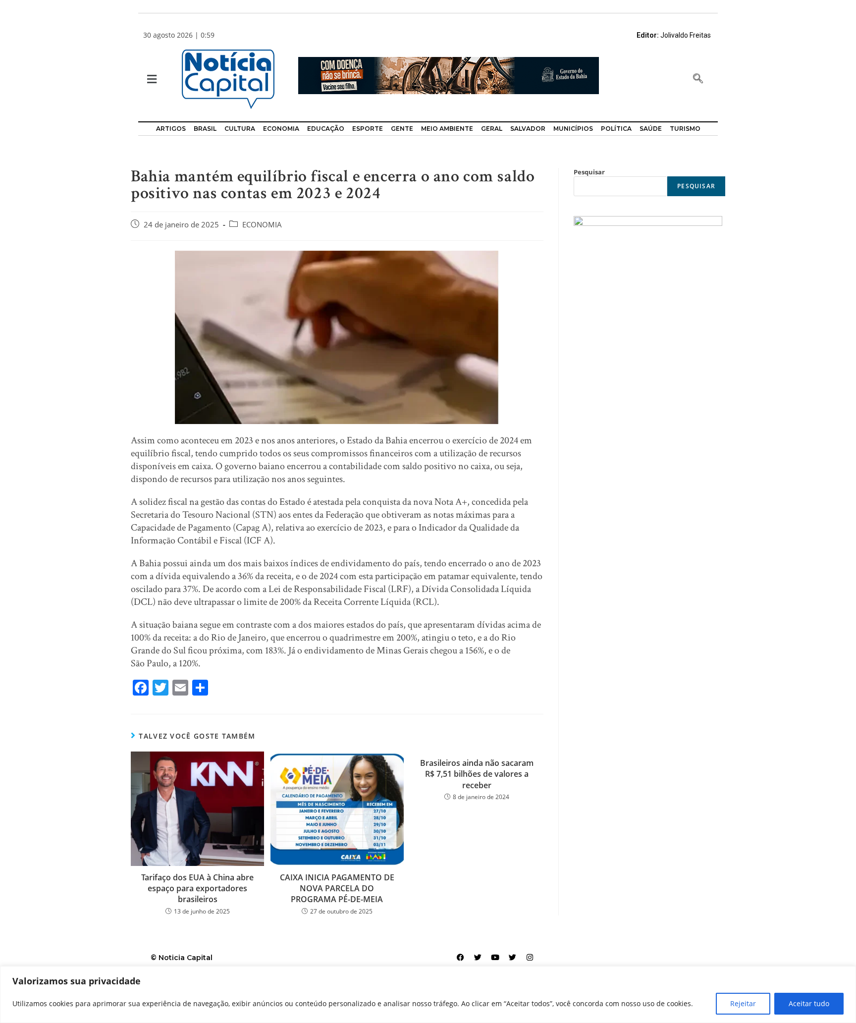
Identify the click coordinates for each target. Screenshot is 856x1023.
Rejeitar (743, 1003)
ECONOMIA (262, 224)
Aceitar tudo (809, 1003)
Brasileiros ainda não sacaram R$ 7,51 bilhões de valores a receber (477, 774)
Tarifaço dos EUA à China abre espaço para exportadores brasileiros (197, 888)
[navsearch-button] (698, 79)
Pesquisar (589, 171)
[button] (151, 79)
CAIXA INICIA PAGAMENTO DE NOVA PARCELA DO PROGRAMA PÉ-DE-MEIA (337, 888)
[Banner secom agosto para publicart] (448, 74)
